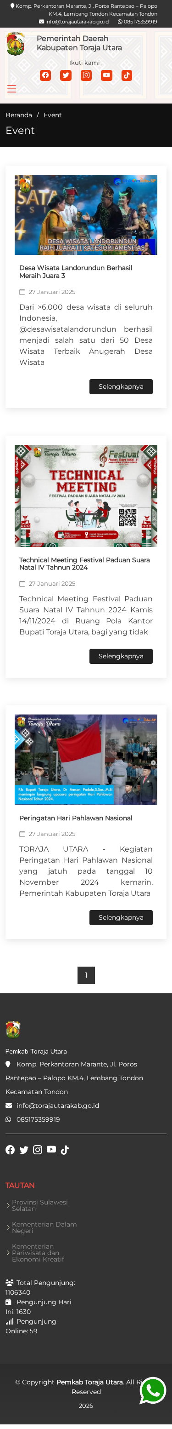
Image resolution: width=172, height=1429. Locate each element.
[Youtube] (106, 75)
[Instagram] (86, 75)
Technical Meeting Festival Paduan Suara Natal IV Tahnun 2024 (84, 564)
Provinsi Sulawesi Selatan (40, 1205)
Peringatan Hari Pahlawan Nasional (76, 818)
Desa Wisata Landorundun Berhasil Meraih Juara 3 (76, 272)
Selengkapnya (121, 386)
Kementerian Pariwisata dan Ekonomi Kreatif (38, 1252)
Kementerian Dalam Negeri (44, 1227)
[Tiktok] (127, 75)
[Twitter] (66, 75)
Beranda (19, 115)
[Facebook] (45, 75)
